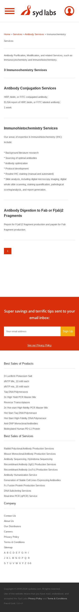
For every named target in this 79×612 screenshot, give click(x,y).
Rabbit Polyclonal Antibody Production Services (29, 448)
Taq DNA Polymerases (16, 391)
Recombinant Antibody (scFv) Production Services (31, 469)
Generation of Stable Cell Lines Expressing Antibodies (32, 480)
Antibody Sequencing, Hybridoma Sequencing (28, 459)
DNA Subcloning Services (17, 490)
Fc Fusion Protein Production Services (24, 485)
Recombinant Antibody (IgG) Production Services (30, 464)
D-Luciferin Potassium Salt (18, 376)
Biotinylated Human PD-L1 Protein (22, 428)
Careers (8, 531)
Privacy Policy (11, 537)
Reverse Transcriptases (17, 402)
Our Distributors (12, 526)
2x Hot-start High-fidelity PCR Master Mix (26, 407)
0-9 (29, 563)
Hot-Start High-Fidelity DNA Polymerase (25, 418)
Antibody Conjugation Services (30, 88)
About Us (9, 521)
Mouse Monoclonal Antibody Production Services (30, 453)
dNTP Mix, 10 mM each (16, 381)
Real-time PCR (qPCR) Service (20, 496)
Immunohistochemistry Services (31, 128)
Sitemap (8, 547)
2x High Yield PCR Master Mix (20, 397)
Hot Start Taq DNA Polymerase (20, 413)
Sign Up (68, 331)
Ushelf (19, 603)
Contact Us (10, 515)
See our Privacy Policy (39, 345)
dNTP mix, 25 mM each (16, 386)
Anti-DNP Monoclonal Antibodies (21, 423)
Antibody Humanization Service (20, 475)
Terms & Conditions (14, 542)
